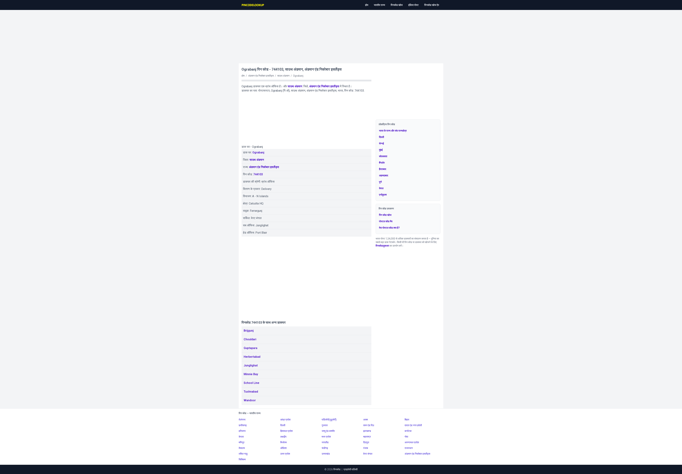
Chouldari (250, 339)
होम (366, 5)
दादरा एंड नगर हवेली (413, 425)
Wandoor (250, 400)
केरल (381, 188)
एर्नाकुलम (383, 194)
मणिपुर (241, 442)
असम (365, 419)
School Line (251, 383)
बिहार (407, 419)
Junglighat (251, 365)
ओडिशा (283, 448)
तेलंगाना (242, 419)
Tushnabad (251, 391)
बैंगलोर (382, 162)
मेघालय (242, 448)
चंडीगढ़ (325, 448)
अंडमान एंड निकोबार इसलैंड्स (324, 86)
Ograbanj (258, 152)
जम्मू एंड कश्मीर (328, 431)
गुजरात (325, 425)
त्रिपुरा (366, 442)
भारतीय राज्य (379, 5)
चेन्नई (381, 143)
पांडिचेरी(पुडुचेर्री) (329, 419)
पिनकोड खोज (397, 5)
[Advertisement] (341, 35)
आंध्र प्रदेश (285, 419)
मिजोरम (283, 442)
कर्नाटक (408, 431)
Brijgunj (249, 330)
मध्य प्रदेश (326, 436)
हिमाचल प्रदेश (286, 431)
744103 (258, 174)
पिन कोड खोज (385, 215)
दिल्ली (381, 137)
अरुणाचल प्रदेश (412, 442)
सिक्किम (242, 459)
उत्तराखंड (326, 453)
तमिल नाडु (243, 453)
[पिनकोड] (253, 5)
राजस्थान (409, 448)
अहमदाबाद (383, 175)
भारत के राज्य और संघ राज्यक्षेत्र (393, 130)
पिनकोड (336, 469)
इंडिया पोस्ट (413, 5)
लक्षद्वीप (283, 436)
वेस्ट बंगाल (367, 453)
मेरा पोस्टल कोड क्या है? (389, 227)
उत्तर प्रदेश (285, 453)
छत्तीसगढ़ (243, 425)
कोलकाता (383, 156)
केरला (241, 436)
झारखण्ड (367, 431)
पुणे (380, 181)
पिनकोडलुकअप (382, 245)
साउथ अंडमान (295, 86)
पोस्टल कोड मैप (386, 221)
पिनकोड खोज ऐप (431, 5)
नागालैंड (325, 442)
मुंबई (381, 149)
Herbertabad (252, 356)
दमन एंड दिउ (368, 425)
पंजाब (365, 448)
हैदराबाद (382, 169)
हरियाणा (242, 431)
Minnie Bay (251, 374)
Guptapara (250, 348)
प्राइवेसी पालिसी (350, 469)
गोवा (406, 436)
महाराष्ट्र (367, 436)
